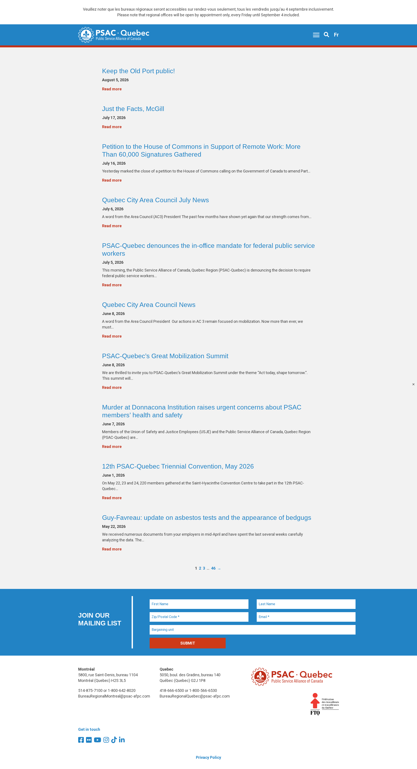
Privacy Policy (208, 757)
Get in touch (89, 729)
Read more (112, 89)
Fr (336, 35)
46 (213, 568)
